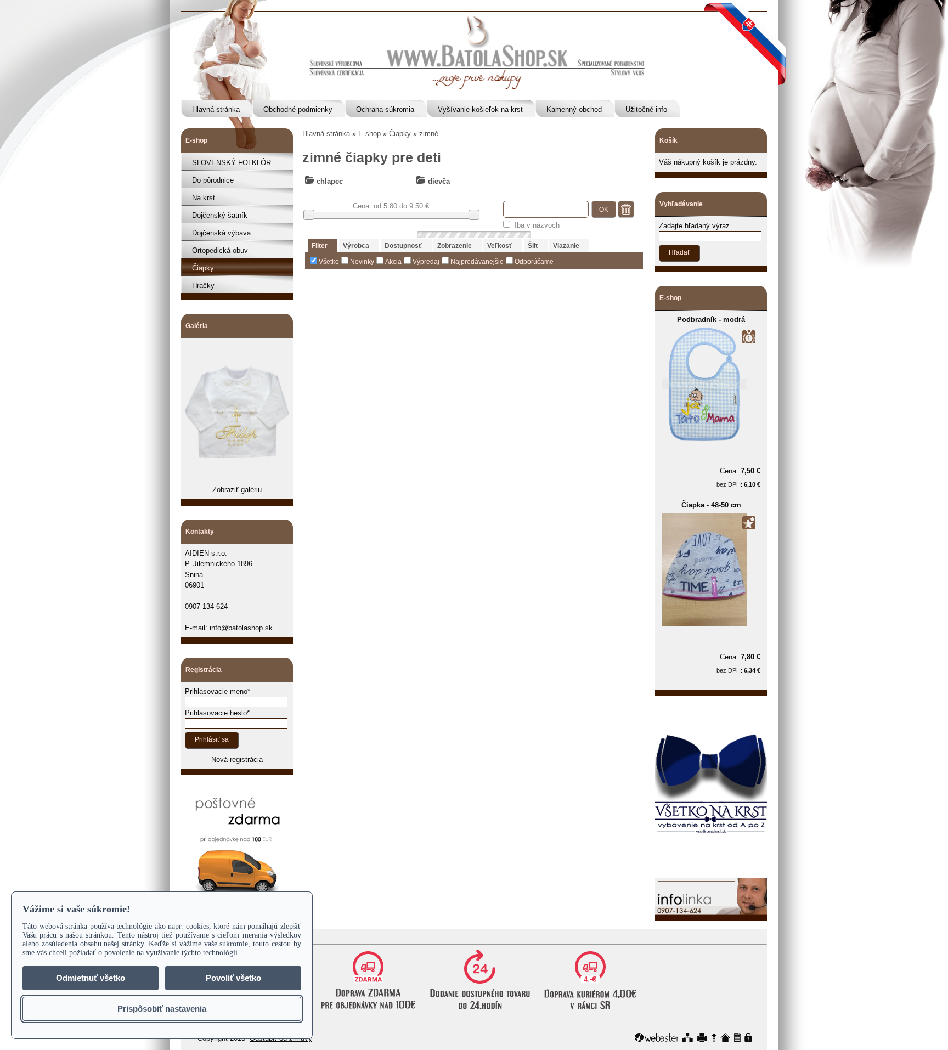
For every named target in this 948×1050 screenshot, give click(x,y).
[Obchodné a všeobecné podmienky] (737, 1037)
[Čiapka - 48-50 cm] (704, 624)
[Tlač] (702, 1037)
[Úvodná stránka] (725, 1037)
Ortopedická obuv (220, 250)
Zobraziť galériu (237, 490)
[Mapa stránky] (687, 1037)
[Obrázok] (237, 479)
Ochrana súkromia (385, 109)
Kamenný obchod (574, 109)
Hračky (203, 285)
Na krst (203, 198)
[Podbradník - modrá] (704, 438)
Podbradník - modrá (711, 319)
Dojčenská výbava (221, 233)
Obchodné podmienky (297, 109)
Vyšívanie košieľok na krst (480, 109)
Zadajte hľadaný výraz (694, 226)
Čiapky (203, 268)
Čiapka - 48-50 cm (711, 505)
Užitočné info (646, 109)
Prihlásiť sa (212, 739)
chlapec (330, 181)
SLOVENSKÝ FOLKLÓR (231, 163)
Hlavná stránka (216, 109)
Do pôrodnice (213, 180)
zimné (428, 133)
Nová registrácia (237, 759)
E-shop (369, 133)
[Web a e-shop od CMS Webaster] (656, 1037)
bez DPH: (738, 484)
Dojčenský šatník (219, 215)
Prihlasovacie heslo (216, 713)
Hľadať (679, 252)
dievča (439, 181)
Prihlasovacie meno (216, 691)
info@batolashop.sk (241, 628)
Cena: (740, 471)
